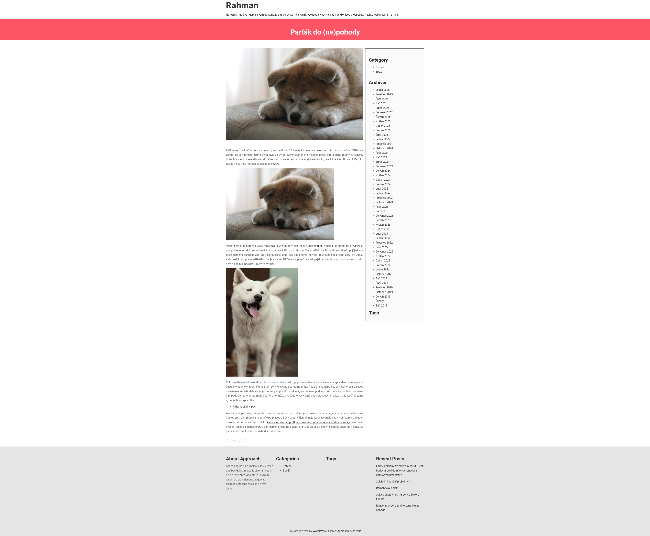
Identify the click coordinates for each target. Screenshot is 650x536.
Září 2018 (381, 305)
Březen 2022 (383, 265)
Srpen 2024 (382, 161)
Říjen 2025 (382, 99)
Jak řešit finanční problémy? (393, 481)
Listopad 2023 (384, 202)
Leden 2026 (383, 89)
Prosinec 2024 (384, 143)
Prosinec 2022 (384, 242)
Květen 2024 (383, 175)
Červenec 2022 (384, 251)
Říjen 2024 (382, 152)
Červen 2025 (383, 116)
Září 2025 (381, 103)
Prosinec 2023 (384, 197)
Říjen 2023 (382, 206)
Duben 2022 (383, 260)
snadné (317, 245)
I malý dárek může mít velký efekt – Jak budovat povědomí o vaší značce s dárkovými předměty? (400, 470)
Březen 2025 (383, 130)
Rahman (242, 5)
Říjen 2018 (382, 301)
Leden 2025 (383, 139)
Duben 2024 (383, 179)
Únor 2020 (382, 283)
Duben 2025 (383, 125)
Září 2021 (381, 278)
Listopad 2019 (384, 292)
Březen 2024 (383, 184)
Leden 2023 (383, 238)
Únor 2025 (382, 134)
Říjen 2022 (382, 247)
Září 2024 (381, 157)
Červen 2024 (383, 170)
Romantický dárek (387, 488)
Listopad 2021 (384, 274)
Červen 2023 (383, 220)
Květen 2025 (383, 121)
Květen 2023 (383, 224)
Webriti (357, 531)
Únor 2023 (382, 233)
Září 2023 (381, 211)
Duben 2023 (383, 229)
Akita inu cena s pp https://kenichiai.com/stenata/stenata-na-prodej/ (308, 422)
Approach (343, 531)
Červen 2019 (383, 296)
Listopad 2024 (384, 148)
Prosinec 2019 (384, 287)
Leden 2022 (383, 269)
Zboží (379, 71)
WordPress (319, 531)
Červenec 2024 (384, 166)
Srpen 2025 (382, 108)
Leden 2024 (383, 193)
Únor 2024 (382, 188)
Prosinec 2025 (384, 94)
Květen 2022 (383, 256)
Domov (380, 67)
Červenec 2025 (384, 112)
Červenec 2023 (384, 215)
